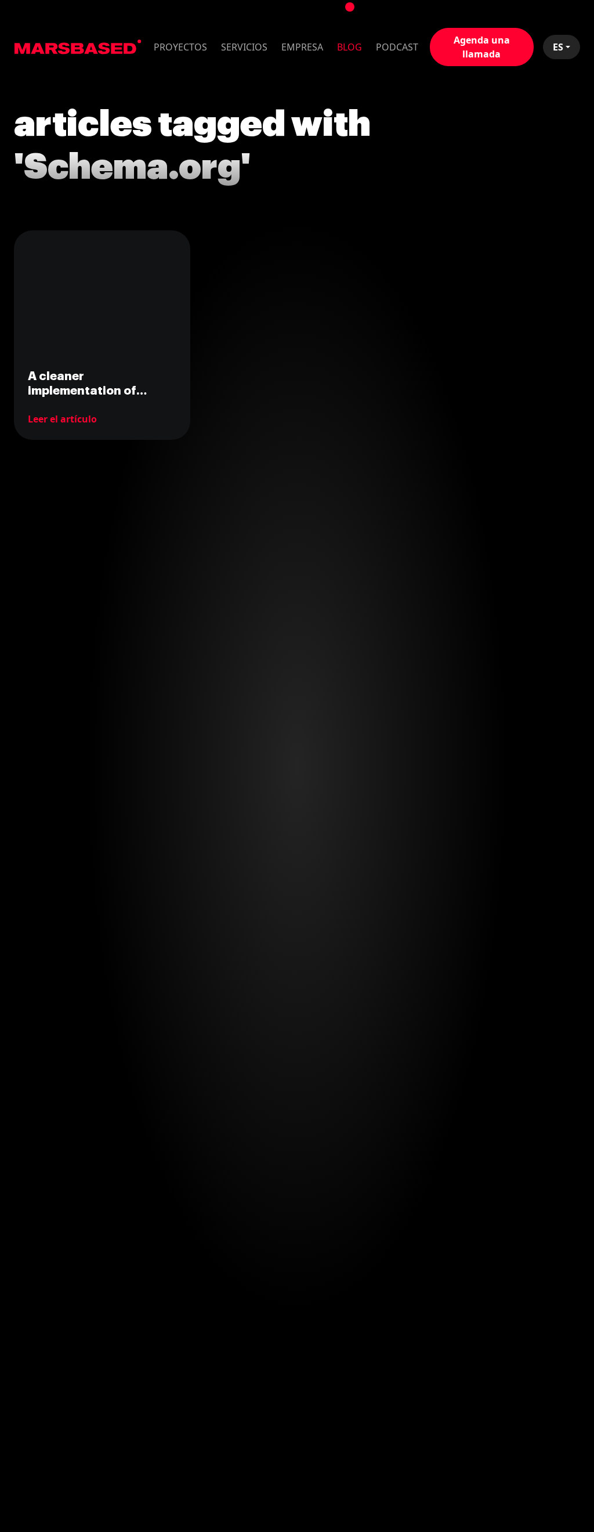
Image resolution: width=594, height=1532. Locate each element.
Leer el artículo (62, 419)
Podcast (397, 47)
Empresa (302, 47)
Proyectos (180, 47)
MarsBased (78, 47)
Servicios (244, 47)
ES (558, 47)
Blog (349, 47)
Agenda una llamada (482, 47)
